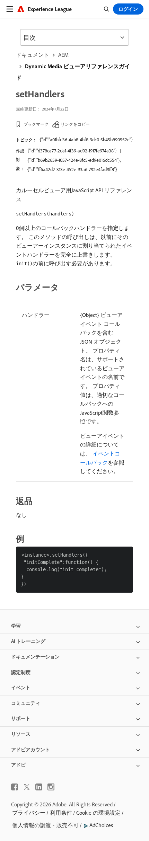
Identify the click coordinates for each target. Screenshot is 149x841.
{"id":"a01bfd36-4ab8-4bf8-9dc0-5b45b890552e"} (86, 139)
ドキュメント (32, 54)
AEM (63, 54)
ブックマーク (36, 124)
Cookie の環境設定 (98, 812)
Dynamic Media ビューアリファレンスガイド (73, 72)
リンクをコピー (75, 124)
